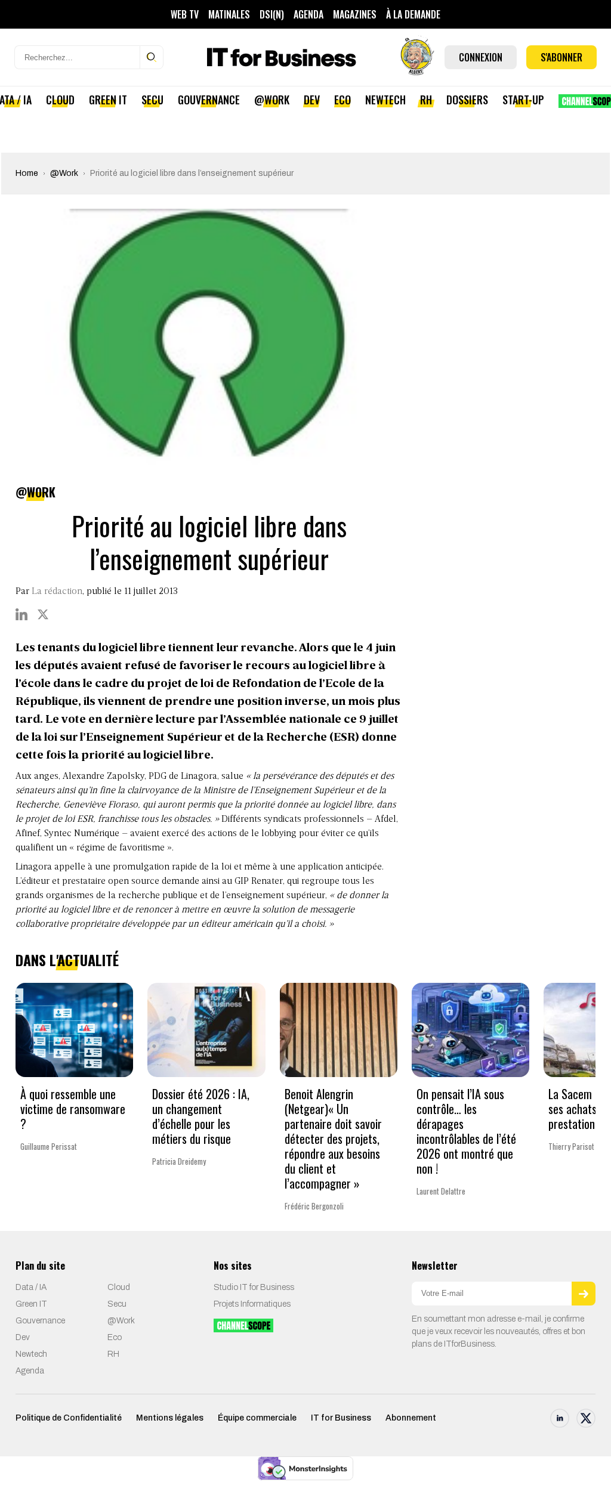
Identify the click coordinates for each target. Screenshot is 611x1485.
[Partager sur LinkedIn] (21, 614)
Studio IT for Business (254, 1287)
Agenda (308, 14)
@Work (271, 99)
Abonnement (410, 1417)
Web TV (185, 14)
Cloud (60, 99)
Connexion (480, 57)
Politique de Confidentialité (69, 1417)
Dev (312, 99)
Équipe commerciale (257, 1417)
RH (426, 99)
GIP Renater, (259, 881)
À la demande (413, 14)
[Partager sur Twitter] (43, 614)
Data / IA (31, 1287)
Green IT (108, 99)
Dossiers (467, 99)
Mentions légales (169, 1417)
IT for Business (341, 1417)
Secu (152, 99)
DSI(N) (272, 14)
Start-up (523, 99)
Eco (342, 99)
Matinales (229, 14)
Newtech (385, 99)
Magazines (355, 14)
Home (27, 173)
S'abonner (561, 57)
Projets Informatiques (252, 1304)
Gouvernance (209, 99)
